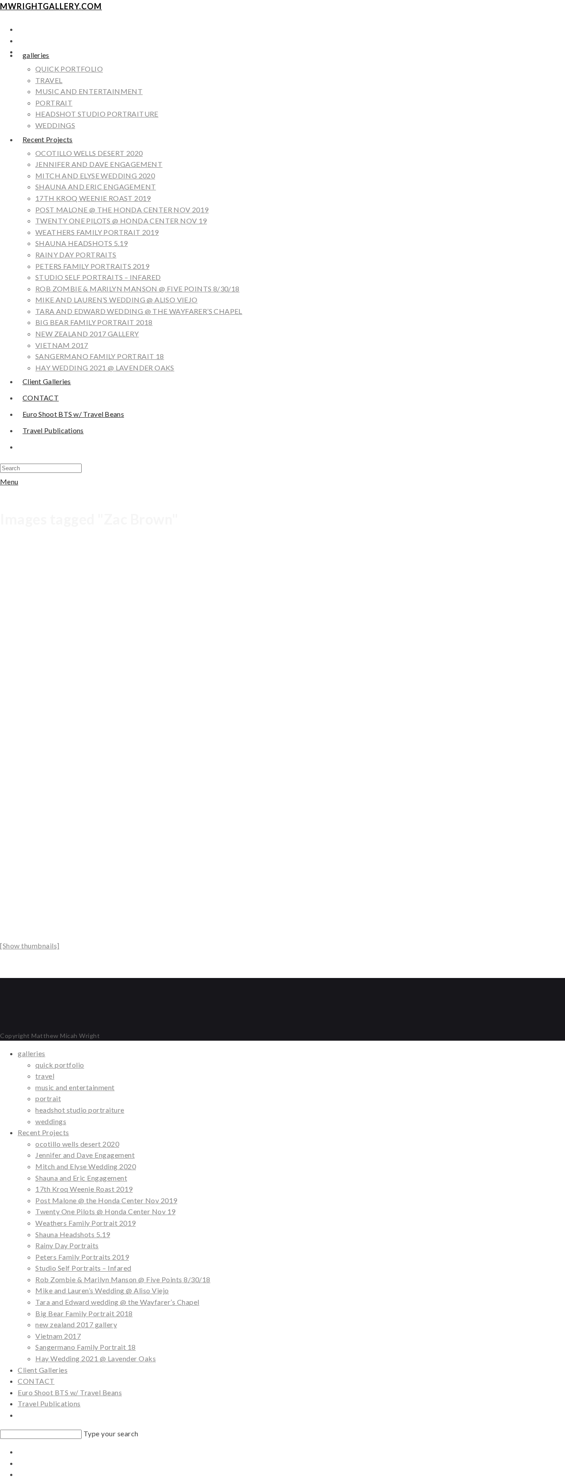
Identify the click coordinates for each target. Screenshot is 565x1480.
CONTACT (36, 1381)
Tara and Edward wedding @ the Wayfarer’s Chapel (117, 1302)
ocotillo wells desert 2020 (77, 1144)
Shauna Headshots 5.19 (72, 1234)
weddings (50, 1121)
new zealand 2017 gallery (76, 1324)
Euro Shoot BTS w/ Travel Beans (70, 1392)
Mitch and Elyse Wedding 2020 (85, 1166)
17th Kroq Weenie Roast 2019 (84, 1189)
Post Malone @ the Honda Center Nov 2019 (106, 1200)
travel (44, 1076)
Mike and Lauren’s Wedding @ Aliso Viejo (102, 1290)
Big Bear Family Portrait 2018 (84, 1313)
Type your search (111, 1433)
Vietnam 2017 (58, 1336)
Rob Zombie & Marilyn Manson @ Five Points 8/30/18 (123, 1279)
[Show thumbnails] (30, 945)
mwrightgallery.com (51, 6)
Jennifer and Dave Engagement (85, 1155)
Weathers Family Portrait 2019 (85, 1223)
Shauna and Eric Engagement (81, 1178)
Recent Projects (43, 1132)
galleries (31, 1053)
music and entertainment (75, 1087)
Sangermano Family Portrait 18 (85, 1347)
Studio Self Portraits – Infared (83, 1268)
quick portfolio (59, 1065)
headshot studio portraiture (79, 1110)
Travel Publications (49, 1403)
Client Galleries (43, 1370)
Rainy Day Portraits (67, 1245)
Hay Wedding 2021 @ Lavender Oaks (95, 1358)
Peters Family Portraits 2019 (82, 1257)
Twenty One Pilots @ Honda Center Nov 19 (105, 1211)
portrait (48, 1098)
